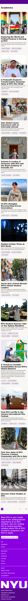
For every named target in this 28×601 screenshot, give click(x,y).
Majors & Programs (16, 48)
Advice (3, 547)
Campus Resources (6, 295)
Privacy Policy (5, 570)
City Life (4, 333)
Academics (4, 544)
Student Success (6, 599)
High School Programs (8, 597)
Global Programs (6, 48)
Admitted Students (6, 462)
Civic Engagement (12, 380)
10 (20, 509)
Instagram (4, 551)
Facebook (4, 556)
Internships (4, 91)
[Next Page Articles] (26, 509)
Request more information (9, 537)
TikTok (3, 561)
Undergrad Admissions (8, 592)
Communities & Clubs (13, 333)
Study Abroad (14, 51)
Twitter (3, 553)
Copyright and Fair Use (8, 573)
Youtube (3, 558)
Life (2, 542)
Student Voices (5, 51)
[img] (14, 23)
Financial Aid (5, 595)
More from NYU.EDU (6, 590)
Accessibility (5, 575)
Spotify (3, 563)
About (3, 568)
